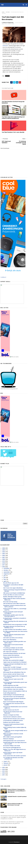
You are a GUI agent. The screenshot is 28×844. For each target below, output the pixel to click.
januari (6, 765)
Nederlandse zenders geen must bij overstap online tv (13, 615)
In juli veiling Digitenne (9, 693)
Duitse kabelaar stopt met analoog (13, 689)
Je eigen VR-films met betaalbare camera (15, 629)
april (5, 581)
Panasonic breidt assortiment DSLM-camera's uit (13, 724)
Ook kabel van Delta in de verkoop (13, 637)
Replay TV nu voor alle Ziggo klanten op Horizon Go (14, 750)
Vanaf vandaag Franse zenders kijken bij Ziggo (14, 728)
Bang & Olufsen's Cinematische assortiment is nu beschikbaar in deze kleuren (16, 791)
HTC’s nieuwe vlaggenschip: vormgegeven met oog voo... (15, 676)
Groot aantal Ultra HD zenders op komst (14, 755)
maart (5, 761)
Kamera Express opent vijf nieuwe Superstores (12, 753)
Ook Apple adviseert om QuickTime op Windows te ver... (14, 627)
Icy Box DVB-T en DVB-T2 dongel (12, 667)
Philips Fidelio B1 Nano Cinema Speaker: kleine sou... (14, 599)
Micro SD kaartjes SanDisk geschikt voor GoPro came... (14, 642)
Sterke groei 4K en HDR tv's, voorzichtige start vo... (14, 609)
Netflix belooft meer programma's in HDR (15, 624)
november (7, 568)
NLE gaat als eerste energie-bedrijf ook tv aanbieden (15, 731)
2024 (3, 552)
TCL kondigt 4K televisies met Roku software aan (13, 758)
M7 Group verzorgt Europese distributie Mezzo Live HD (14, 699)
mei (5, 579)
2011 (3, 775)
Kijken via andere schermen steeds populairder (13, 734)
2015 (3, 767)
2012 (3, 773)
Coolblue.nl (3, 277)
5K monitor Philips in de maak (11, 745)
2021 (3, 557)
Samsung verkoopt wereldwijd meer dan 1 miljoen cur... (15, 664)
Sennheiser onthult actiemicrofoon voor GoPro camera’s (14, 606)
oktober (6, 570)
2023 (3, 553)
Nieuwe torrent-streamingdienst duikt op (15, 691)
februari (6, 763)
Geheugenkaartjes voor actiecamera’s (14, 740)
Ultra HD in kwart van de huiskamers (13, 696)
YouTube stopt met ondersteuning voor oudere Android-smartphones (13, 117)
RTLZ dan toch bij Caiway (10, 601)
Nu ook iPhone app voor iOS (11, 583)
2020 (3, 559)
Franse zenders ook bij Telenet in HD (13, 674)
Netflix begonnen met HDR (10, 685)
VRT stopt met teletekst (10, 651)
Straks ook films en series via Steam (13, 595)
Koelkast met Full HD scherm (11, 722)
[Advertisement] (14, 502)
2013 (3, 771)
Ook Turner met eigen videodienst (13, 588)
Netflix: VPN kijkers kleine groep (12, 596)
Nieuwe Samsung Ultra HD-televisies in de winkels (15, 622)
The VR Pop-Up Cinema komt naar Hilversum (12, 712)
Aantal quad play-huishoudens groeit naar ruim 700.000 (15, 683)
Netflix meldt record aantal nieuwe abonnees (13, 645)
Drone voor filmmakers (9, 639)
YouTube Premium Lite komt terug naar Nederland (13, 102)
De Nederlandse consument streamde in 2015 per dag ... (14, 618)
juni (5, 577)
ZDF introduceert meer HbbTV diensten (14, 603)
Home (3, 12)
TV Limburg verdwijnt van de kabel (13, 648)
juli (5, 575)
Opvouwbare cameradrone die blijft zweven (13, 585)
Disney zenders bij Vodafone (11, 655)
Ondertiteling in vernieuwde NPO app (13, 694)
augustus (6, 574)
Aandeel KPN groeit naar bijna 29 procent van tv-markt (14, 743)
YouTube (8, 12)
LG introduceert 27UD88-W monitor (13, 720)
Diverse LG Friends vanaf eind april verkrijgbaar (13, 612)
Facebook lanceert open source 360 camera (13, 679)
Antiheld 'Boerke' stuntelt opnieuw (17, 796)
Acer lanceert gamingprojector (12, 747)
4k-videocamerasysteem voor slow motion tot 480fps (15, 632)
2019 (3, 561)
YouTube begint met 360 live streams (13, 649)
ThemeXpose (17, 842)
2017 (3, 565)
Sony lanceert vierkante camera (12, 716)
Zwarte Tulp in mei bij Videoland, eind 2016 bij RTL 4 (15, 669)
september (7, 572)
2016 (3, 566)
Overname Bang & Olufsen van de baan (14, 653)
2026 (3, 548)
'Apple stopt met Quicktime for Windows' (15, 662)
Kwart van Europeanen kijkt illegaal (13, 701)
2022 (3, 555)
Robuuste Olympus (8, 738)
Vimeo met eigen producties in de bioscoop (12, 657)
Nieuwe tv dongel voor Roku (11, 715)
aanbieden (5, 45)
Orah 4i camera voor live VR (11, 710)
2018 (3, 563)
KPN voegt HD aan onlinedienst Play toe (14, 672)
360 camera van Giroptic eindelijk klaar (14, 593)
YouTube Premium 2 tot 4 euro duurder (13, 132)
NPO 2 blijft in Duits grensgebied (12, 737)
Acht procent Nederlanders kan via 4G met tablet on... (15, 707)
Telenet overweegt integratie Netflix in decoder (14, 590)
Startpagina (3, 779)
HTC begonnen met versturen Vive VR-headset (14, 704)
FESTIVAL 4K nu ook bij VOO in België (13, 660)
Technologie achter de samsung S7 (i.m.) (14, 687)
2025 (3, 550)
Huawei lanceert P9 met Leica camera (14, 718)
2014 (3, 769)
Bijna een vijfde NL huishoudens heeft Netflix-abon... (14, 635)
